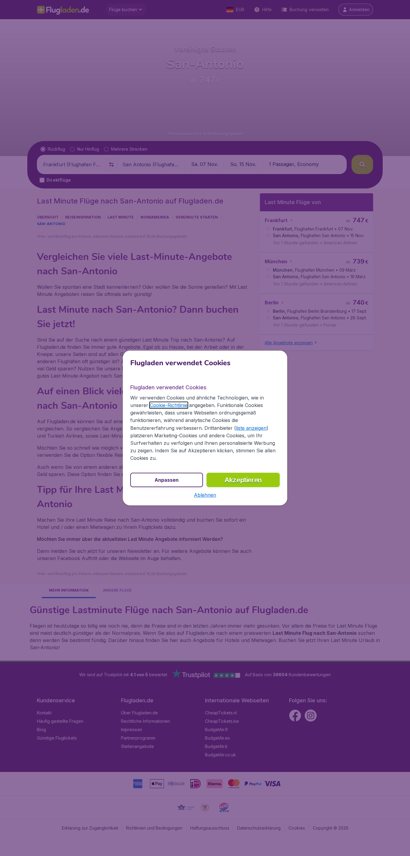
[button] (205, 495)
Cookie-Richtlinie (169, 405)
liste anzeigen (251, 428)
